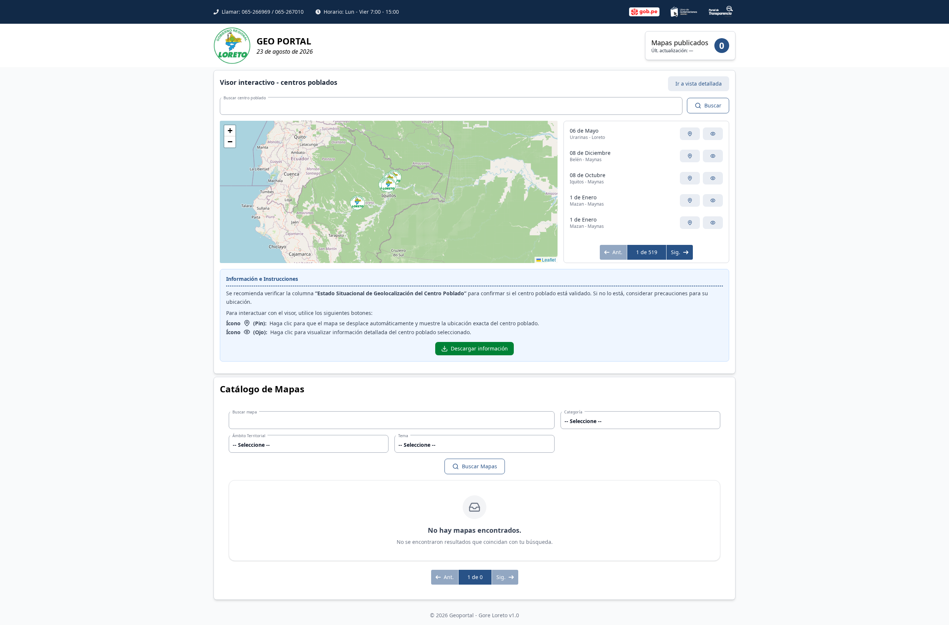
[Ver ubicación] (690, 133)
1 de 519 (646, 252)
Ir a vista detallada (698, 83)
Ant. (617, 252)
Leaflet (548, 259)
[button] (357, 202)
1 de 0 (475, 577)
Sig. (675, 252)
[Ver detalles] (713, 133)
